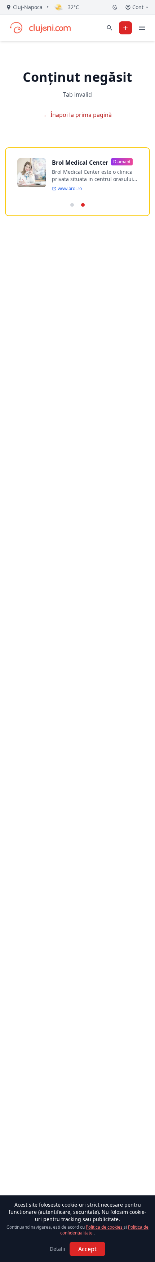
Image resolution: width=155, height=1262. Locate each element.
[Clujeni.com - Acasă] (40, 28)
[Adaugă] (125, 27)
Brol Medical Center (80, 163)
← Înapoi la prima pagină (77, 115)
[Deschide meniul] (142, 28)
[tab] (72, 205)
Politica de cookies (105, 1227)
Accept (87, 1249)
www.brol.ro (70, 189)
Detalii (57, 1248)
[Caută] (109, 27)
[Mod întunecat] (115, 7)
